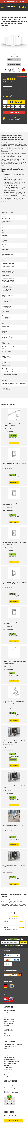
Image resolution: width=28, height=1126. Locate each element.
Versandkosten (13, 90)
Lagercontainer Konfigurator (11, 1084)
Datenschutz (7, 1035)
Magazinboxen (7, 1048)
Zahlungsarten (7, 1025)
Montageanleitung (8, 1012)
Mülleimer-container (9, 1057)
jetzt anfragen (13, 1120)
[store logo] (11, 7)
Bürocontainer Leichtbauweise (12, 1061)
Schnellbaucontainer (9, 1076)
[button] (12, 55)
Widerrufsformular (8, 1023)
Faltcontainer (7, 1056)
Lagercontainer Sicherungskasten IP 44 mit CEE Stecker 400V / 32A (14, 583)
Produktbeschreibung (8, 431)
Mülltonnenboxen (8, 1052)
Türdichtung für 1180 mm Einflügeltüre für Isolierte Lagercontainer (14, 662)
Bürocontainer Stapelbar (10, 1063)
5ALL (21, 1)
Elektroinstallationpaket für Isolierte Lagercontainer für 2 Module (14, 424)
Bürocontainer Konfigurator (11, 1088)
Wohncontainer (8, 1067)
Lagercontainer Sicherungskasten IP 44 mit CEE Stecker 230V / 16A (14, 543)
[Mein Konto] (23, 7)
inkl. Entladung (7, 92)
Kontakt (6, 1016)
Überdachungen (8, 1075)
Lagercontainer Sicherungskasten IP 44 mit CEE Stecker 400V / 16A (14, 464)
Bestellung (6, 1017)
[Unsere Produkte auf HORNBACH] (13, 976)
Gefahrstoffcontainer (9, 1059)
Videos (5, 1014)
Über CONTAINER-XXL (9, 1010)
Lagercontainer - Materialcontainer (13, 1044)
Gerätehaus (7, 1050)
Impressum (6, 1037)
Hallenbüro (6, 1065)
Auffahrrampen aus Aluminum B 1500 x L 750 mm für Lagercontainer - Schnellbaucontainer (14, 742)
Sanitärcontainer (8, 1069)
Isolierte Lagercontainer (10, 1046)
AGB (5, 1033)
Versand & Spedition (9, 1019)
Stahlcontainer (7, 1054)
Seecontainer (7, 1073)
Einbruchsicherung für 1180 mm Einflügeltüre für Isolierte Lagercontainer (14, 702)
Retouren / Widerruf (9, 1021)
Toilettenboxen (7, 1071)
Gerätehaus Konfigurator (10, 1086)
